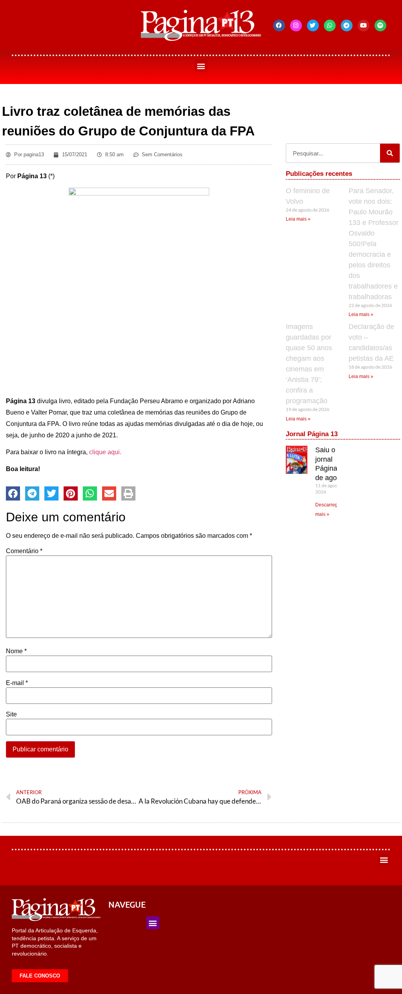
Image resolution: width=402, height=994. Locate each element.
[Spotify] (380, 25)
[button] (201, 65)
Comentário (24, 551)
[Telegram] (347, 25)
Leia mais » (298, 219)
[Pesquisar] (390, 153)
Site (11, 714)
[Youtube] (363, 25)
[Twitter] (313, 25)
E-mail (17, 683)
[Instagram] (296, 25)
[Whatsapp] (330, 25)
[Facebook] (279, 25)
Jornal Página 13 (312, 434)
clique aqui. (105, 452)
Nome (16, 651)
